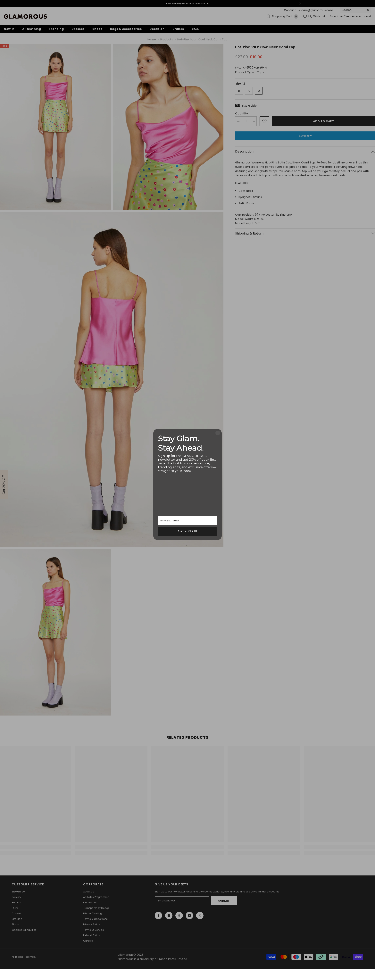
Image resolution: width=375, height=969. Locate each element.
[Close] (217, 433)
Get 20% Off (187, 531)
